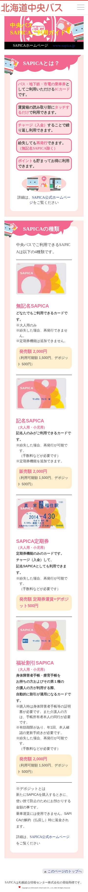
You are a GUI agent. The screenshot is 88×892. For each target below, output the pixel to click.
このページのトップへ (65, 871)
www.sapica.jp (64, 45)
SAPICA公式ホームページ (49, 837)
